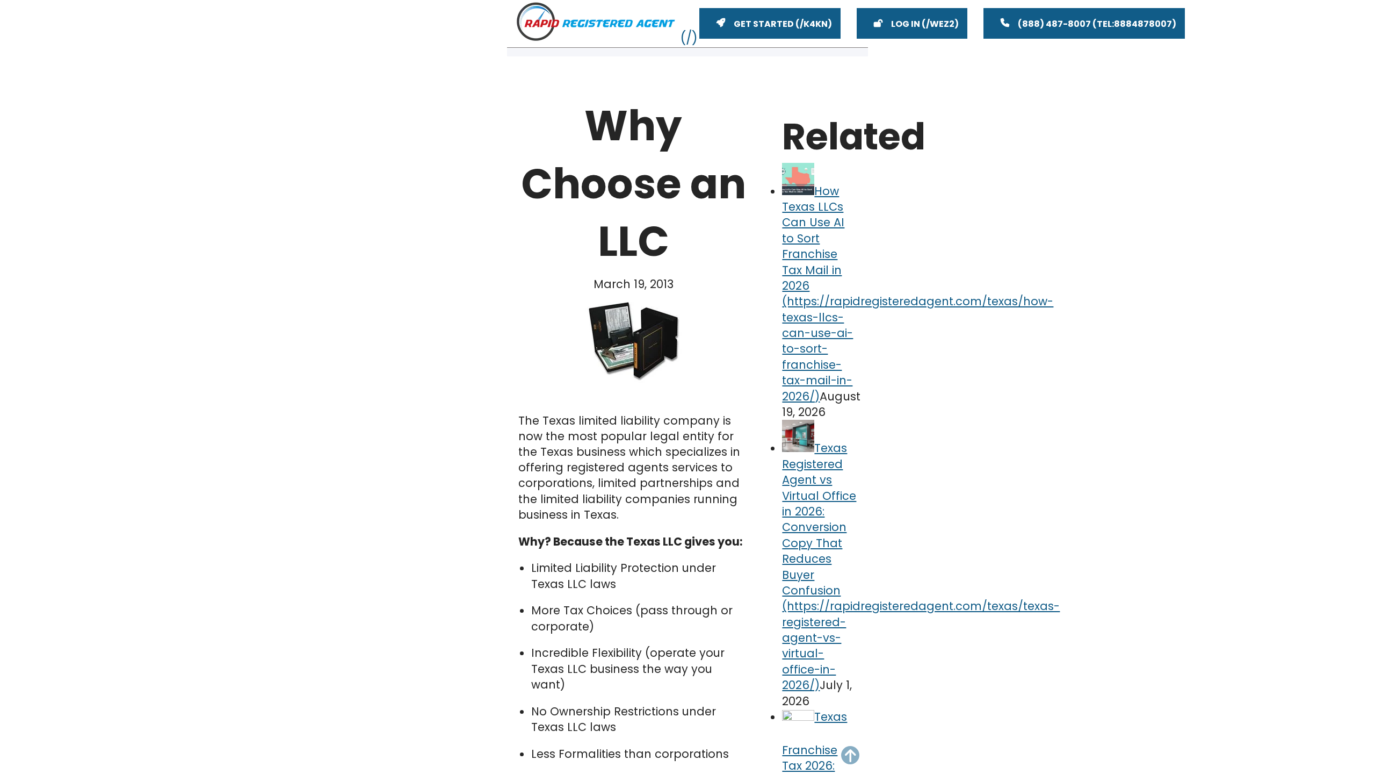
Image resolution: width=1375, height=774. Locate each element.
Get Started (764, 24)
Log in (905, 24)
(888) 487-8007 (1054, 24)
